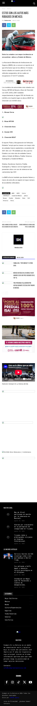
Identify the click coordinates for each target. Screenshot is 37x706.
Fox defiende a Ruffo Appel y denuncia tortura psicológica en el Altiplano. (23, 569)
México (9, 9)
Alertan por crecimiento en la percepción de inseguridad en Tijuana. (23, 527)
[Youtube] (30, 682)
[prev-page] (3, 293)
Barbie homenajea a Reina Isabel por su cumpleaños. (27, 226)
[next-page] (6, 293)
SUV (29, 198)
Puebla (11, 198)
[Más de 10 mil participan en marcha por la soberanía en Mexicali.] (8, 514)
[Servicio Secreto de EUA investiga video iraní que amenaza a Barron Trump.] (8, 556)
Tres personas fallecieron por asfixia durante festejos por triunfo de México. (24, 285)
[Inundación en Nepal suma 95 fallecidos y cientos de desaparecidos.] (8, 581)
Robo (23, 198)
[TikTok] (18, 682)
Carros (24, 193)
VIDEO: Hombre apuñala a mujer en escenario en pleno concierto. (10, 226)
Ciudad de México (17, 195)
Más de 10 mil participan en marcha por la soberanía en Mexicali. (22, 515)
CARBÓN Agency (14, 697)
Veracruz (5, 200)
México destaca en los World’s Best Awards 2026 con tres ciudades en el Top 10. (24, 275)
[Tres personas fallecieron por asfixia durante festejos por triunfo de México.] (7, 285)
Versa (12, 200)
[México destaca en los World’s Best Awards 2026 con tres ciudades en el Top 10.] (7, 275)
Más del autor (20, 257)
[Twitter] (9, 25)
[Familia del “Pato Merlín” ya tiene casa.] (7, 265)
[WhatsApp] (14, 25)
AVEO (18, 193)
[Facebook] (4, 25)
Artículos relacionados (8, 257)
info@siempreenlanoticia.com (15, 668)
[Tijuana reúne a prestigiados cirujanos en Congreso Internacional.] (8, 537)
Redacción (8, 20)
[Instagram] (12, 682)
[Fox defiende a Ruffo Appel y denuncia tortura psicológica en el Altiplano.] (8, 568)
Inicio (3, 9)
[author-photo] (18, 244)
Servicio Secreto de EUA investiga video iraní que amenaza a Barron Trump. (23, 557)
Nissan (5, 198)
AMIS (13, 193)
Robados (17, 198)
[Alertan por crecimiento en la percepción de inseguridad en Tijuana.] (8, 527)
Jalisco (26, 195)
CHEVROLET (6, 195)
